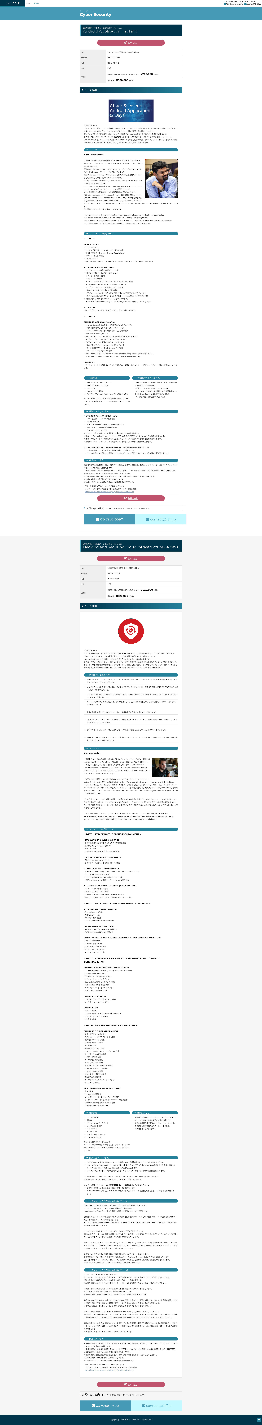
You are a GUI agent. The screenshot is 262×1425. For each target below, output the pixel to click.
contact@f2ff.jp (163, 519)
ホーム (82, 11)
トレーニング (12, 3)
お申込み (133, 42)
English (36, 3)
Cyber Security (90, 11)
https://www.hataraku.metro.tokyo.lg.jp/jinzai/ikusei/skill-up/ (109, 492)
